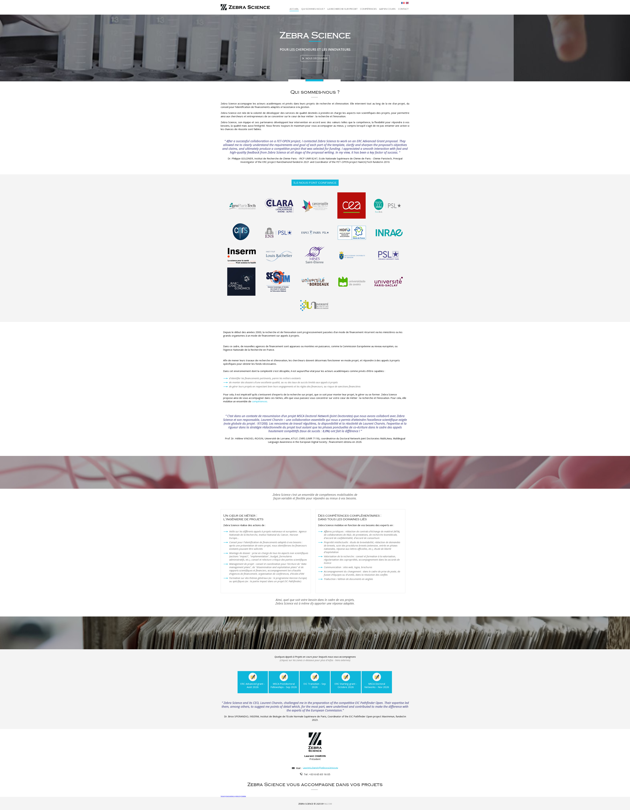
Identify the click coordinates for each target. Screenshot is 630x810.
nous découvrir (316, 61)
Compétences (368, 9)
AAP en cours (387, 9)
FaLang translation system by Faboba (233, 796)
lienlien (347, 674)
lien (254, 674)
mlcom (328, 803)
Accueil (294, 9)
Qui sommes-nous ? (313, 9)
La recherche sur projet (342, 9)
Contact (403, 9)
